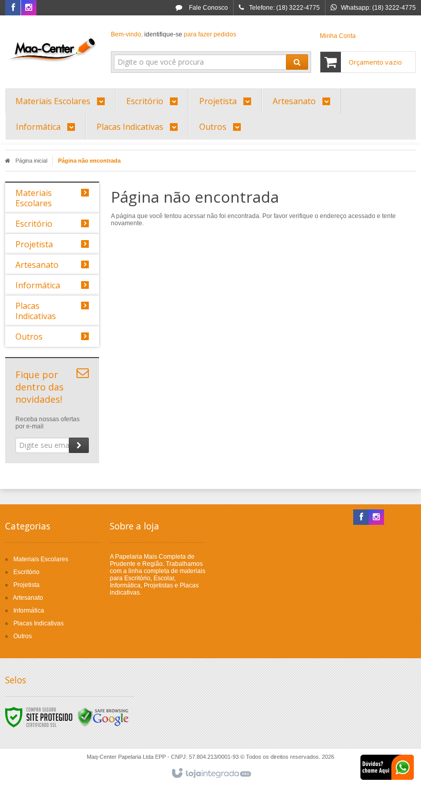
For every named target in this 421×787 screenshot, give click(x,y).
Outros (22, 636)
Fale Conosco (207, 7)
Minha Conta (338, 36)
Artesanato (28, 597)
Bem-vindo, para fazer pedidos (173, 34)
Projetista (26, 584)
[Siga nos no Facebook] (13, 8)
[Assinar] (79, 445)
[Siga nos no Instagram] (28, 8)
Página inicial (31, 161)
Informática (28, 610)
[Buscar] (297, 62)
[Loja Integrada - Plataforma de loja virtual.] (211, 773)
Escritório (26, 572)
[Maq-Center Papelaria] (52, 49)
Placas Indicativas (38, 623)
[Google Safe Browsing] (103, 716)
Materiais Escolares (40, 559)
